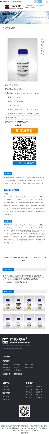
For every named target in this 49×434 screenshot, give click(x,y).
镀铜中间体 (6, 365)
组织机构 (39, 389)
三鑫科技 (35, 430)
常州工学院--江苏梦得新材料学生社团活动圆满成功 (23, 276)
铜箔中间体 (29, 367)
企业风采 (29, 392)
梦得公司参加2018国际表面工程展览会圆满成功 (21, 279)
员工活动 (29, 395)
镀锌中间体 (6, 367)
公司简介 (29, 386)
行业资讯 (6, 389)
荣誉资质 (39, 386)
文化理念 (29, 389)
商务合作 (39, 395)
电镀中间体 (38, 426)
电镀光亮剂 (6, 370)
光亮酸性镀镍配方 (21, 122)
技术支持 (6, 397)
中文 (40, 1)
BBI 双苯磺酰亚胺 (20, 257)
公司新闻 (6, 386)
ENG (36, 1)
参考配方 (6, 399)
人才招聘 (29, 397)
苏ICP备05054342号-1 (31, 428)
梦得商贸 (39, 392)
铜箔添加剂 (18, 370)
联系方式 (39, 397)
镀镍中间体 (29, 365)
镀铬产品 (17, 367)
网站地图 (24, 433)
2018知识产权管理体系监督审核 (16, 282)
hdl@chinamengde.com (14, 348)
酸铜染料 (17, 365)
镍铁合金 (18, 125)
